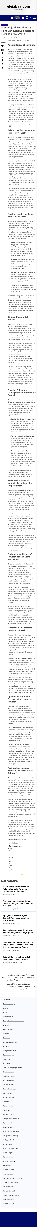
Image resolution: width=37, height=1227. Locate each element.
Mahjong (6, 1102)
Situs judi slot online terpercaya (13, 1021)
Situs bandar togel (9, 1004)
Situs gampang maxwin (11, 1131)
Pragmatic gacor (8, 1114)
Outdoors (4, 24)
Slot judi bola (7, 1144)
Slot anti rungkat (8, 1055)
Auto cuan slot (8, 1174)
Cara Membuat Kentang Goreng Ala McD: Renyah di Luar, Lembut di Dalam (18, 903)
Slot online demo (8, 1187)
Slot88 (5, 1012)
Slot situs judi (7, 1123)
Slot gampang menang (10, 1136)
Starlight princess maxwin (11, 1119)
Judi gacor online (9, 1076)
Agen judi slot (7, 1093)
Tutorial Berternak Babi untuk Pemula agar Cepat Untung (16, 958)
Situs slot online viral (10, 1161)
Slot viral (6, 1046)
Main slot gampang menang (12, 1068)
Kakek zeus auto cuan (10, 1182)
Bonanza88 (6, 1038)
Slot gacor (6, 1063)
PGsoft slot (6, 1110)
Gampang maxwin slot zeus (12, 1178)
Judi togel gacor (8, 1153)
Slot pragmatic (8, 1106)
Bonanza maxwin (8, 1127)
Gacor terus (7, 1165)
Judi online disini (8, 1204)
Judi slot (6, 1034)
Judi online (6, 1059)
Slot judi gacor (8, 1085)
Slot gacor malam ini (10, 1042)
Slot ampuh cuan (8, 1097)
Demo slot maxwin (9, 1191)
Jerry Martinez (5, 38)
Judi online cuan (8, 1170)
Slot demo (6, 1000)
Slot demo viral (8, 1157)
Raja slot (6, 1025)
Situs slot (6, 1008)
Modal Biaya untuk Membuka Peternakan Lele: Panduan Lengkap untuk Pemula (16, 889)
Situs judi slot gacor (9, 1089)
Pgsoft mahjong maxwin (11, 1195)
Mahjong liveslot (8, 1199)
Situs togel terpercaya (10, 1148)
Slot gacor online (8, 1080)
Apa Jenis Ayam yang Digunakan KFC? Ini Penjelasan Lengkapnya (18, 931)
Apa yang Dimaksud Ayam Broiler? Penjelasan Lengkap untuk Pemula (16, 918)
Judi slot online (8, 1017)
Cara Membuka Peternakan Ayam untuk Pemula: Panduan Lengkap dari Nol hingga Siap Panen (18, 945)
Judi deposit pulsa (9, 1140)
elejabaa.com (18, 6)
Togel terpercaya (8, 1072)
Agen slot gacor (8, 1029)
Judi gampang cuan (9, 1051)
